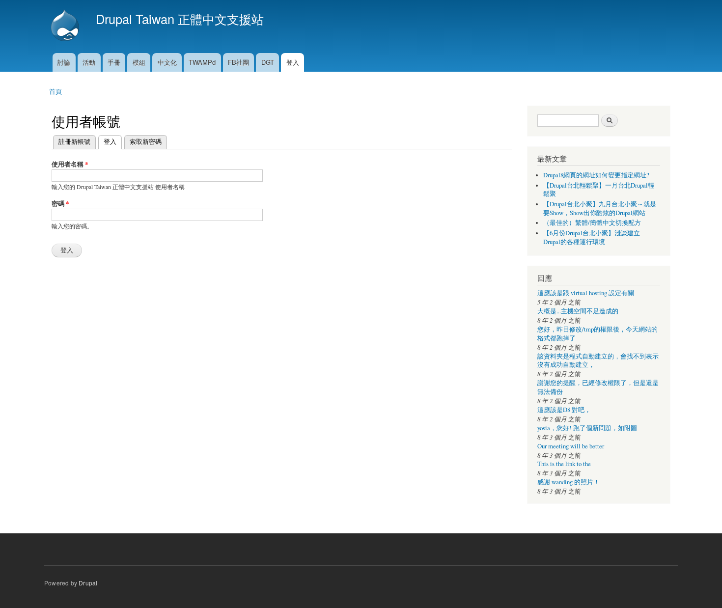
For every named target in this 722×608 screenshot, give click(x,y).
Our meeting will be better (570, 446)
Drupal (88, 583)
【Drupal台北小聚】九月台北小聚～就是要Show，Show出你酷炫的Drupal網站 (599, 208)
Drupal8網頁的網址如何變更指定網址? (596, 175)
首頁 (55, 91)
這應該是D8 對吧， (564, 410)
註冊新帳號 (74, 141)
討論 (63, 62)
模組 (139, 62)
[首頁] (66, 26)
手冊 (114, 62)
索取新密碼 (146, 141)
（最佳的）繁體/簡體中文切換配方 (592, 223)
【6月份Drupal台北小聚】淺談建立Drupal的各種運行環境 (591, 237)
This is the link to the (564, 464)
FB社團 (238, 62)
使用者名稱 (70, 163)
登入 (292, 62)
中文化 (167, 62)
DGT (267, 62)
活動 (89, 62)
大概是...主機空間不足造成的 (577, 311)
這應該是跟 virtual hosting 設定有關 (585, 293)
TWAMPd (202, 62)
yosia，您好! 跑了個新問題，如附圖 (587, 428)
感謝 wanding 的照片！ (568, 482)
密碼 (60, 203)
